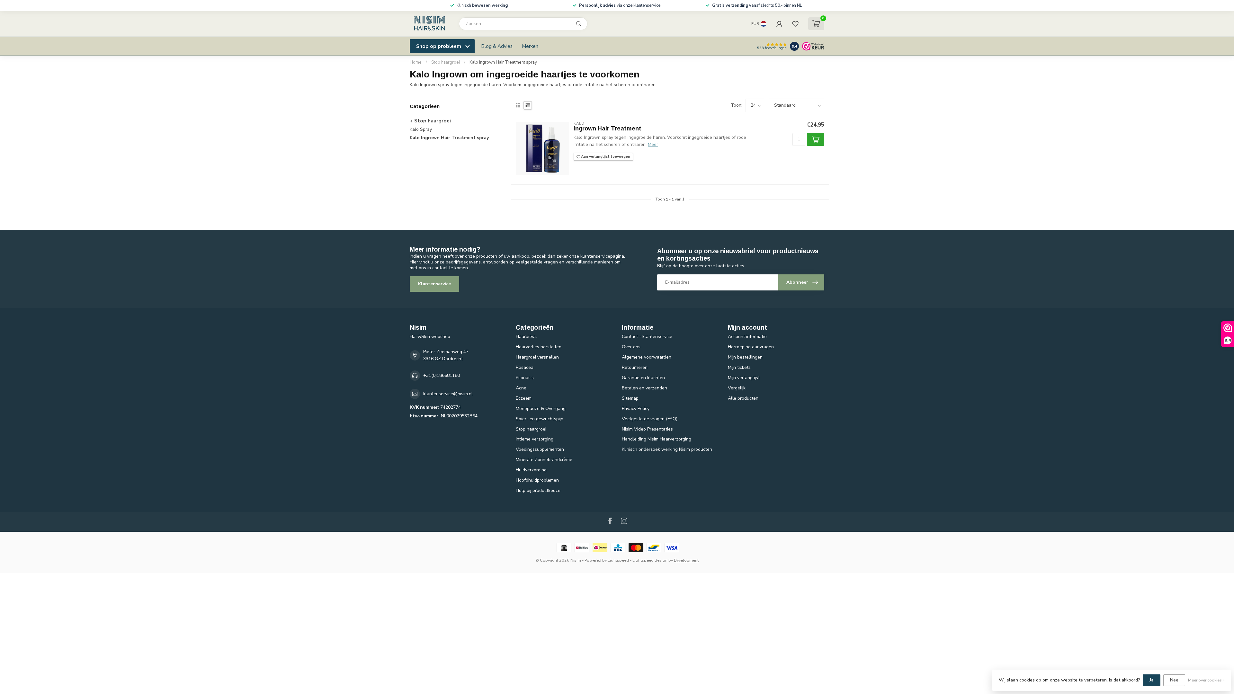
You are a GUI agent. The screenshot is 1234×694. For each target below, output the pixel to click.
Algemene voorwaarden (646, 357)
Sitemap (630, 398)
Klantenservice (434, 284)
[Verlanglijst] (795, 23)
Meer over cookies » (1206, 680)
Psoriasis (525, 378)
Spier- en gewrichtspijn (539, 419)
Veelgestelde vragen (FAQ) (649, 419)
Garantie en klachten (643, 378)
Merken (530, 46)
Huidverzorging (531, 470)
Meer (653, 144)
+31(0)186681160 (441, 375)
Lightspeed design (649, 560)
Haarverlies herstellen (538, 347)
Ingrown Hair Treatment (607, 128)
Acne (521, 388)
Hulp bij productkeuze (538, 490)
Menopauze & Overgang (541, 408)
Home (416, 62)
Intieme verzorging (534, 439)
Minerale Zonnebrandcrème (544, 460)
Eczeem (524, 398)
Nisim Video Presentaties (647, 429)
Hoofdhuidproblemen (537, 480)
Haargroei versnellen (537, 357)
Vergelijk (737, 388)
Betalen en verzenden (644, 388)
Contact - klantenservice (647, 337)
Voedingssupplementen (540, 449)
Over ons (631, 347)
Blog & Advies (497, 46)
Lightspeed (618, 560)
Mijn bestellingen (745, 357)
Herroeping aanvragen (751, 347)
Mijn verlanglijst (744, 378)
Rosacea (524, 367)
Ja (1151, 680)
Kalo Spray (421, 129)
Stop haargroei (445, 62)
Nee (1174, 680)
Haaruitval (526, 337)
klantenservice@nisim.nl (448, 394)
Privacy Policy (635, 408)
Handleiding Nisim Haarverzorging (656, 439)
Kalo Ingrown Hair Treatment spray (503, 62)
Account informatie (747, 337)
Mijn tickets (739, 367)
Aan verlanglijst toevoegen (605, 156)
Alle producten (743, 398)
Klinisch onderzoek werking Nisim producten (667, 449)
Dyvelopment (686, 560)
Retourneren (635, 367)
